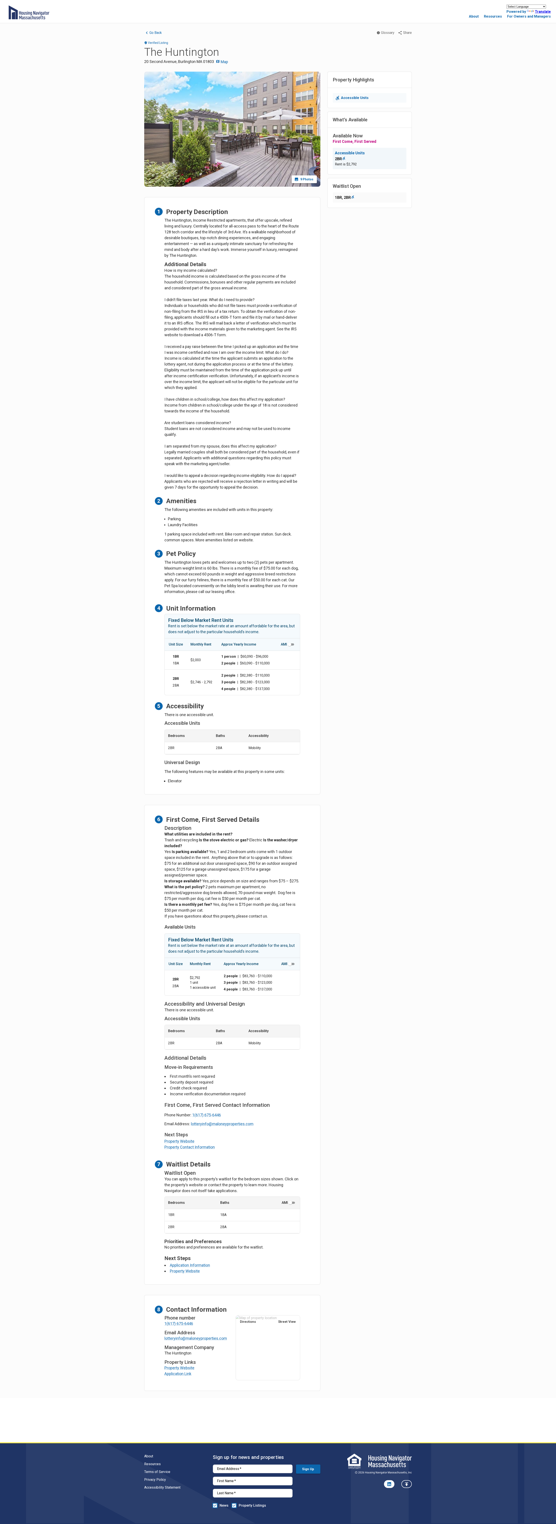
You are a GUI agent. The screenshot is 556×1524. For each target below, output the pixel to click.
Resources (493, 16)
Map (224, 61)
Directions (248, 1322)
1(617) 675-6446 (206, 1115)
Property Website (179, 1141)
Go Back (155, 33)
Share (407, 33)
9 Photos (306, 179)
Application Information (190, 1265)
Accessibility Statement (162, 1487)
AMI (284, 644)
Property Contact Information (189, 1147)
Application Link (177, 1373)
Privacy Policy (155, 1480)
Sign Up (308, 1469)
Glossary (387, 33)
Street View (287, 1322)
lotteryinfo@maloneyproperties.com (222, 1124)
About (474, 16)
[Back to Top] (406, 1484)
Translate (543, 12)
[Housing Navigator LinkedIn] (389, 1484)
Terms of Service (157, 1472)
